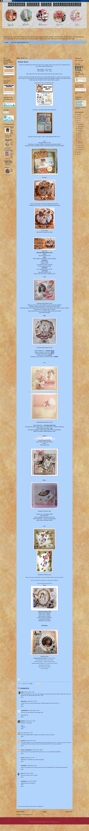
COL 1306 (53, 273)
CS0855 (45, 311)
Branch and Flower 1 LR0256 (44, 577)
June (79, 137)
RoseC (22, 692)
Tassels (44, 443)
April (79, 141)
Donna (44, 585)
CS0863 (56, 356)
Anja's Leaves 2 (42, 614)
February (80, 147)
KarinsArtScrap (25, 710)
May (79, 139)
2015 (78, 118)
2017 (78, 114)
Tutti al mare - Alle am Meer (12, 154)
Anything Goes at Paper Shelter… (8, 163)
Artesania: (44, 625)
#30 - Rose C (48, 69)
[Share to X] (38, 683)
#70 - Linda (49, 71)
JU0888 (45, 431)
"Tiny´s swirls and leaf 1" (49, 663)
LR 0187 (46, 263)
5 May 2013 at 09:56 (31, 781)
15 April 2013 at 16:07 (31, 701)
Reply (22, 697)
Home (6, 42)
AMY (44, 526)
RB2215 (35, 431)
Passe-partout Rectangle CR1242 (44, 442)
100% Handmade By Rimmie (8, 140)
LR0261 (58, 306)
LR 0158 (49, 266)
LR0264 (56, 426)
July (79, 135)
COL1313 (38, 428)
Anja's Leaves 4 (42, 616)
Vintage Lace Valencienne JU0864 (44, 514)
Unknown (23, 740)
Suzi (45, 315)
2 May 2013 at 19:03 (28, 773)
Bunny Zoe (50, 83)
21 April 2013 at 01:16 (31, 740)
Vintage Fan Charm (44, 445)
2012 (78, 152)
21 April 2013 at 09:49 (37, 750)
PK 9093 (53, 258)
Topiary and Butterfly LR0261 (31, 577)
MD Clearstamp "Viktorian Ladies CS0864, (44, 659)
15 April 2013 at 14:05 (29, 692)
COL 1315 (49, 272)
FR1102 (51, 429)
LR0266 (50, 355)
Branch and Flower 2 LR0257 (57, 577)
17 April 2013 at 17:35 (27, 732)
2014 (78, 120)
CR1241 (51, 308)
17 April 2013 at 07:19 (34, 710)
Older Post (69, 812)
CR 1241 (50, 269)
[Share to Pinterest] (41, 683)
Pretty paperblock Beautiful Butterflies (44, 517)
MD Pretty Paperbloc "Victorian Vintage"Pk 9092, (44, 661)
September (80, 130)
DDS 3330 (48, 255)
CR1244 (48, 426)
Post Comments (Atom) (27, 814)
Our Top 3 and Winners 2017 (20, 42)
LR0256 (52, 352)
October (80, 128)
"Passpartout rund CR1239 (44, 665)
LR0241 (43, 306)
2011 (78, 154)
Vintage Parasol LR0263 (44, 440)
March (79, 145)
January (80, 149)
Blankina (44, 177)
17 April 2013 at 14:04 (30, 721)
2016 (78, 116)
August (79, 133)
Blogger (58, 821)
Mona (44, 480)
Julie (44, 362)
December (80, 124)
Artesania (7, 167)
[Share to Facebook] (40, 683)
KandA (22, 757)
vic (21, 732)
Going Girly (80, 142)
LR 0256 (46, 261)
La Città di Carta (9, 150)
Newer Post (20, 812)
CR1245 (67, 308)
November (80, 126)
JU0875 (41, 429)
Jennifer (23, 721)
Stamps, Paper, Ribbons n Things (8, 161)
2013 (78, 123)
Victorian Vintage (49, 350)
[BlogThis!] (37, 683)
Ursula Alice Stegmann (26, 750)
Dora (22, 773)
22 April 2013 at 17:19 (29, 757)
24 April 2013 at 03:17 (31, 765)
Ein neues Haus (11, 170)
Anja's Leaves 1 (42, 613)
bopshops (48, 821)
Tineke (44, 276)
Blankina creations (9, 127)
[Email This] (36, 683)
